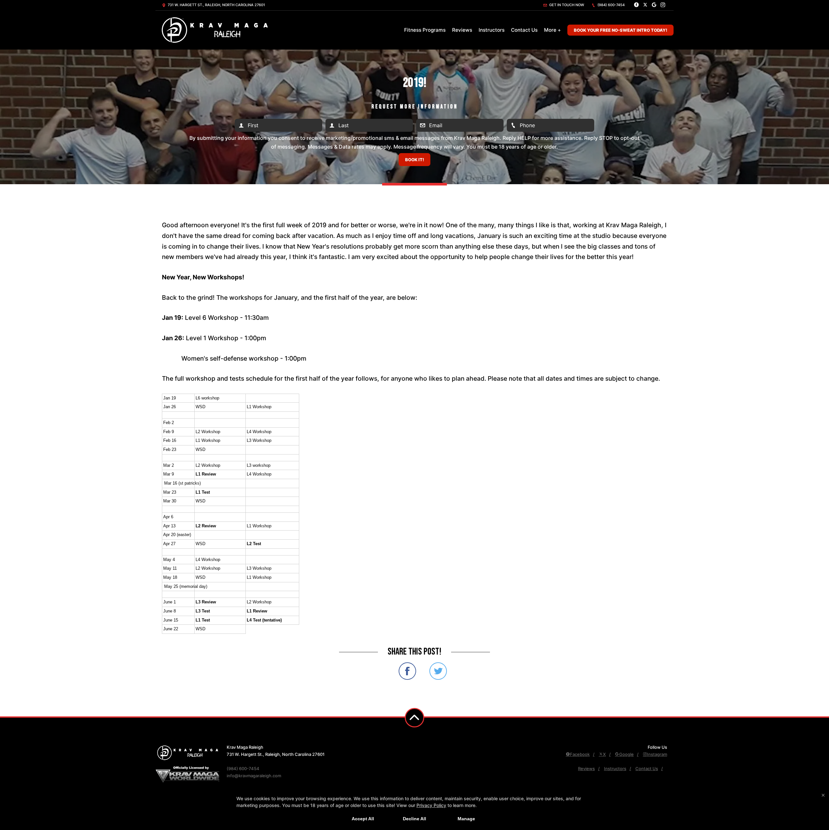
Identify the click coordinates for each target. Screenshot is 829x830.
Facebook (580, 754)
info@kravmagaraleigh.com (254, 775)
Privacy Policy (431, 805)
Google (626, 754)
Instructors (492, 30)
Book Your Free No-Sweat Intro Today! (620, 30)
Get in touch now (566, 5)
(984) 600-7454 (610, 5)
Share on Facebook (407, 671)
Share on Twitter (438, 671)
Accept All (363, 818)
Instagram (657, 754)
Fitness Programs (425, 30)
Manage (466, 818)
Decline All (414, 818)
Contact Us (524, 30)
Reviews (462, 30)
